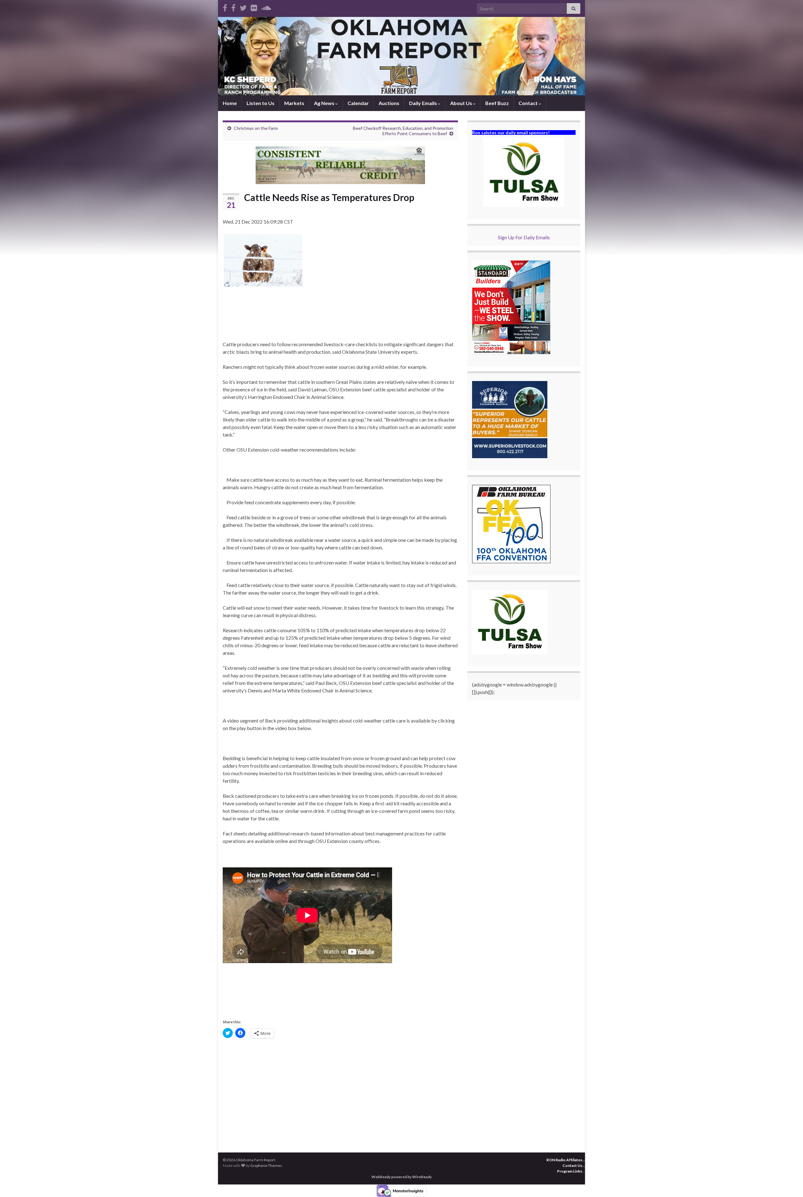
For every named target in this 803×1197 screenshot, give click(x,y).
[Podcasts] (266, 6)
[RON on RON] (243, 6)
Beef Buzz (497, 103)
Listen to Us (260, 103)
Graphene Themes (266, 1165)
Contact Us (572, 1165)
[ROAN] (225, 6)
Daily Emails (423, 103)
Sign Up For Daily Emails (524, 237)
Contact (528, 103)
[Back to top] (789, 1183)
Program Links (569, 1171)
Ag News (324, 103)
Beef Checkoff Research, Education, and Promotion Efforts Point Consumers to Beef (403, 130)
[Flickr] (254, 6)
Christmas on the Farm (256, 128)
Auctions (389, 103)
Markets (294, 103)
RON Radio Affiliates (564, 1159)
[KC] (233, 6)
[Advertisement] (340, 1091)
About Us (461, 103)
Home (230, 103)
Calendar (358, 103)
